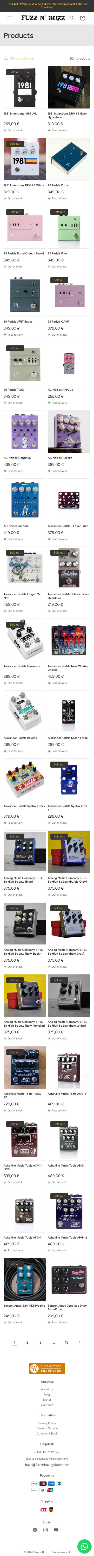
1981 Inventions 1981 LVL (20, 113)
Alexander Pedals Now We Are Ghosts (68, 668)
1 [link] (14, 1342)
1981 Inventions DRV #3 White (24, 185)
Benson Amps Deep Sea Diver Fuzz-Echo (67, 1307)
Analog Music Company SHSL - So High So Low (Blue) (24, 880)
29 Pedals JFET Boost (18, 321)
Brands (47, 1399)
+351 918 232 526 (47, 1452)
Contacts (47, 1405)
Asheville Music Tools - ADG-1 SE (23, 1095)
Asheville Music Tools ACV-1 (67, 1093)
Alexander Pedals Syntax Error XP (67, 808)
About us (47, 1389)
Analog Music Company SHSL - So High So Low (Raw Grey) (68, 951)
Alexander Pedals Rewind (20, 738)
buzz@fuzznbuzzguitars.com (47, 1465)
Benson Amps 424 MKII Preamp (24, 1305)
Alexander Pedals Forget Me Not (22, 596)
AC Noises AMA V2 (60, 389)
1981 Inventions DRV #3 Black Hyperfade (67, 115)
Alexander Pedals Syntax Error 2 (25, 806)
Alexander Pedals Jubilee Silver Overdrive (68, 596)
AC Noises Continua (17, 458)
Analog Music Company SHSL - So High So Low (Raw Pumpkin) (24, 1023)
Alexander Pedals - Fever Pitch (68, 526)
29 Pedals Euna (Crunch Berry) (24, 253)
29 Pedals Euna (58, 185)
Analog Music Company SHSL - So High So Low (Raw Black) (24, 951)
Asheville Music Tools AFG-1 (22, 1237)
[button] (9, 18)
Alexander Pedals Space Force (68, 738)
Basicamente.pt (61, 1552)
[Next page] (79, 1342)
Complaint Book (47, 1433)
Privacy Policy (47, 1423)
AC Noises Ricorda (16, 526)
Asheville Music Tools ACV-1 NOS (23, 1167)
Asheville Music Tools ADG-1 (67, 1165)
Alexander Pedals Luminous (22, 666)
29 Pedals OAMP (58, 321)
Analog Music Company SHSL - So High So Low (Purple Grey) (68, 880)
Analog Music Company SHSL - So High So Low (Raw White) (68, 1023)
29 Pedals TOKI (14, 389)
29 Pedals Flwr (57, 253)
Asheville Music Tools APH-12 (67, 1237)
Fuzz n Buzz (41, 1552)
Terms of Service (47, 1428)
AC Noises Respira (60, 458)
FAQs (47, 1394)
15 (66, 1342)
